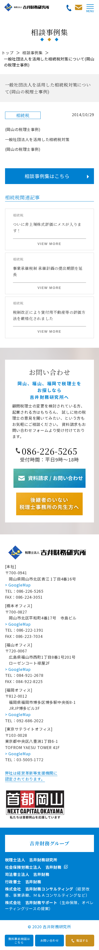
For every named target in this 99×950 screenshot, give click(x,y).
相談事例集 (32, 52)
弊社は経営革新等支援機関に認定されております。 (31, 776)
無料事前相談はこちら (19, 940)
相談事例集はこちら (47, 176)
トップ (7, 52)
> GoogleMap (18, 585)
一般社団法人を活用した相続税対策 (37, 139)
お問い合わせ (49, 940)
